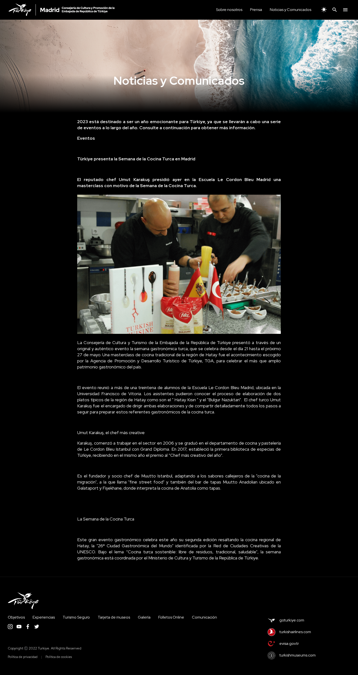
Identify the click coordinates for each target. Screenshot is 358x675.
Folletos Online (171, 617)
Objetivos (16, 617)
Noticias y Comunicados (290, 9)
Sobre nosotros (229, 9)
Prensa (256, 9)
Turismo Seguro (76, 617)
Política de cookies (59, 657)
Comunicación (204, 617)
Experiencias (44, 617)
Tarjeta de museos (114, 617)
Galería (144, 617)
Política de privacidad (23, 657)
